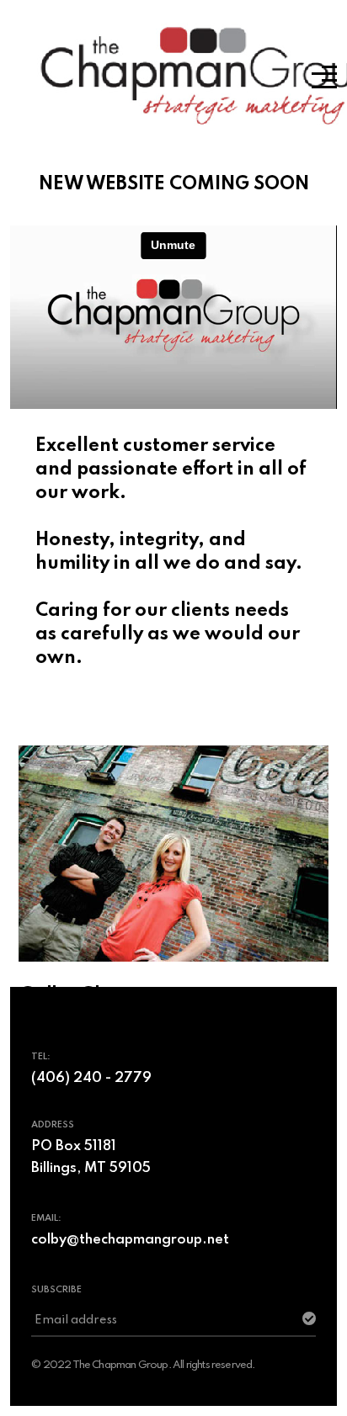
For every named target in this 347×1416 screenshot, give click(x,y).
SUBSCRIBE (56, 1290)
